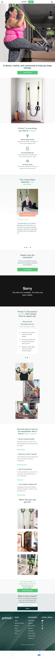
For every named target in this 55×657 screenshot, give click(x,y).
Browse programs (22, 464)
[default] (39, 655)
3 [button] (28, 247)
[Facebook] (42, 623)
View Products (27, 72)
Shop (31, 2)
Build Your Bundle (27, 590)
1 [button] (24, 247)
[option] (27, 211)
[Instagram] (42, 625)
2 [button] (26, 247)
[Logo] (24, 2)
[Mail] (42, 620)
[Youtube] (42, 628)
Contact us (20, 479)
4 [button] (30, 247)
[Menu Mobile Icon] (2, 2)
